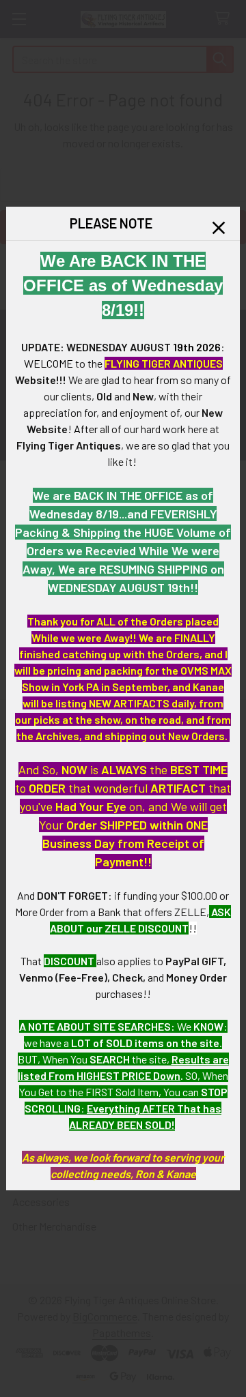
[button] (219, 228)
